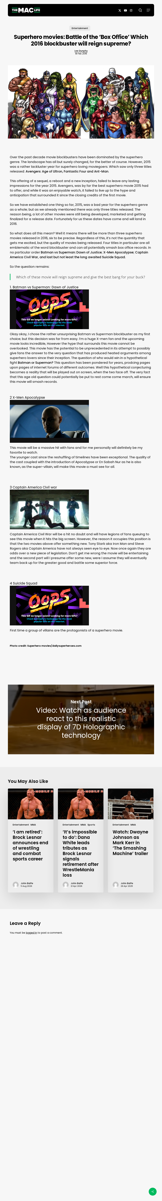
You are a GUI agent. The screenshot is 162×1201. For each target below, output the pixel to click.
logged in (31, 933)
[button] (148, 10)
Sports (91, 824)
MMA (33, 824)
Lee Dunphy (81, 50)
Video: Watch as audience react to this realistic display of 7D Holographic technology (81, 719)
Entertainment (80, 28)
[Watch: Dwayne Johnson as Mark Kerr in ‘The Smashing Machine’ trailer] (130, 840)
